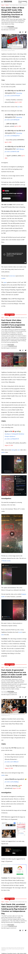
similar (3, 452)
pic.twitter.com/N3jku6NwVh (12, 439)
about (2, 634)
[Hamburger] (2, 1)
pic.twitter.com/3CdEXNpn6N (12, 119)
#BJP (17, 149)
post (19, 106)
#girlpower (12, 436)
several (11, 276)
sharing (13, 450)
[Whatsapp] (20, 32)
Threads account (6, 560)
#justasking (19, 93)
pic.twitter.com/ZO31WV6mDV (12, 95)
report (5, 282)
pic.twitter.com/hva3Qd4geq (12, 781)
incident (3, 278)
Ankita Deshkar (10, 26)
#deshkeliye (21, 434)
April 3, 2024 (18, 102)
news (14, 276)
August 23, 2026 (9, 445)
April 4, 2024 (17, 126)
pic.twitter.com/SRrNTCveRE (12, 151)
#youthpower (8, 434)
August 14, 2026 (9, 768)
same (18, 450)
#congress (7, 436)
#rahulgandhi (14, 434)
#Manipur (21, 149)
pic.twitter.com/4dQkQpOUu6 (12, 135)
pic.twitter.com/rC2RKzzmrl (11, 761)
